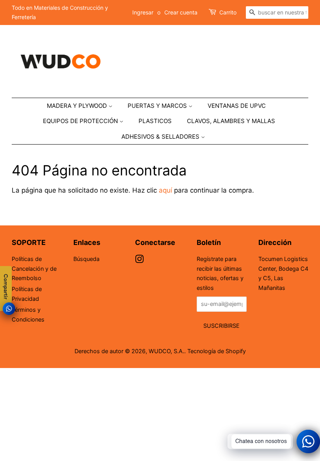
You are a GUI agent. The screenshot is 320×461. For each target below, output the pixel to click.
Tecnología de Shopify (216, 351)
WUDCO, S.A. (166, 351)
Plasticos (155, 121)
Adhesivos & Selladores (161, 136)
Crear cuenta (180, 12)
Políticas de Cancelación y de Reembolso (34, 268)
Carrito (227, 12)
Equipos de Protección (81, 121)
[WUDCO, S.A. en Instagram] (139, 260)
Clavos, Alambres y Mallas (231, 121)
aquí (165, 190)
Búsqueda (86, 259)
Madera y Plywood (77, 105)
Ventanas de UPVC (237, 105)
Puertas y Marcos (158, 105)
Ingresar (142, 12)
